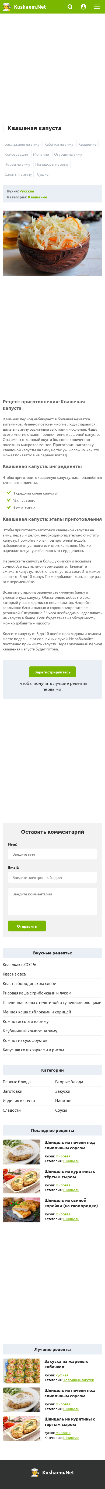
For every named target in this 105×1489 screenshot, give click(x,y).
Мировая (63, 1156)
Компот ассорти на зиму (25, 1021)
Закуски (62, 1091)
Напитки (63, 1100)
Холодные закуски (78, 1379)
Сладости (12, 1109)
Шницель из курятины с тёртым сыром (69, 1173)
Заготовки (12, 1091)
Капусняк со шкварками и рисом (33, 1049)
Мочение (41, 154)
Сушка (42, 174)
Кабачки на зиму (58, 144)
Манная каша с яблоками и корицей (37, 1011)
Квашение (87, 144)
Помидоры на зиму (52, 164)
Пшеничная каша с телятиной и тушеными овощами (52, 1002)
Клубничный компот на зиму (30, 1030)
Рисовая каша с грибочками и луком (37, 992)
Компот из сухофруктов (25, 1040)
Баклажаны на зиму (22, 144)
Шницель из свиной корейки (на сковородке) (71, 1202)
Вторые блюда (69, 1081)
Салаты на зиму (18, 174)
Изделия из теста (19, 1100)
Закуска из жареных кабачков (66, 1363)
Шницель (71, 1161)
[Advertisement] (52, 72)
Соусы (61, 1109)
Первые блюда (17, 1081)
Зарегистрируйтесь (52, 671)
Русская (26, 190)
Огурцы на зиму (68, 154)
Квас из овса (14, 973)
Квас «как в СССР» (19, 964)
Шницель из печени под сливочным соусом (69, 1144)
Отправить (27, 926)
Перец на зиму (17, 164)
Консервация (16, 154)
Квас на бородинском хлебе (29, 983)
